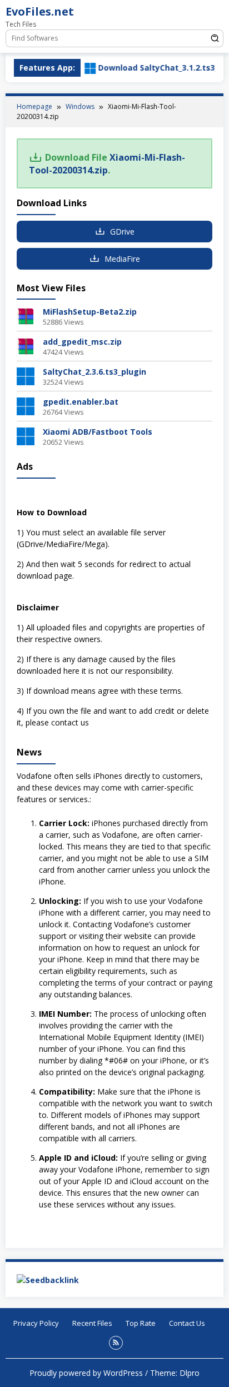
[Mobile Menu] (215, 14)
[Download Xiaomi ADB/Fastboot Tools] (25, 435)
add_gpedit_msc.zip (82, 341)
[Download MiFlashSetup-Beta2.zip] (25, 315)
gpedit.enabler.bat (80, 401)
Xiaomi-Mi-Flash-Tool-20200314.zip (107, 163)
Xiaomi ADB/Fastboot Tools (97, 431)
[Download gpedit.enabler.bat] (25, 405)
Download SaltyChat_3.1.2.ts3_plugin (157, 67)
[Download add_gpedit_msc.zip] (25, 345)
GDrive (121, 231)
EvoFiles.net (40, 11)
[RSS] (116, 1343)
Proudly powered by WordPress (86, 1373)
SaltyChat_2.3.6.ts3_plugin (94, 371)
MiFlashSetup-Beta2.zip (90, 311)
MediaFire (121, 258)
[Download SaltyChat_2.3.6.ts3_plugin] (25, 375)
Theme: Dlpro (175, 1373)
